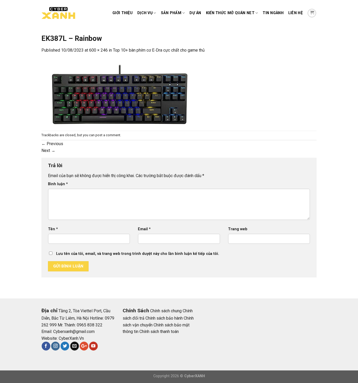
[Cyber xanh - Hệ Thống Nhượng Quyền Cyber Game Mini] (67, 13)
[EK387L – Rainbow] (120, 91)
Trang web (237, 229)
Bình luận (58, 184)
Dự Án (195, 13)
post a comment (107, 135)
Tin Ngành (273, 13)
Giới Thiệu (122, 13)
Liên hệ (295, 13)
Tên (53, 229)
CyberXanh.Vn (71, 338)
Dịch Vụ (145, 13)
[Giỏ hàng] (312, 13)
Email (144, 229)
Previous (52, 143)
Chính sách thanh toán (159, 331)
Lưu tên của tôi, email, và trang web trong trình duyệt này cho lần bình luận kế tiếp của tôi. (137, 253)
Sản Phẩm (171, 13)
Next (48, 150)
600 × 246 (98, 50)
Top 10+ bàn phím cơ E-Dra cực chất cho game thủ (159, 50)
